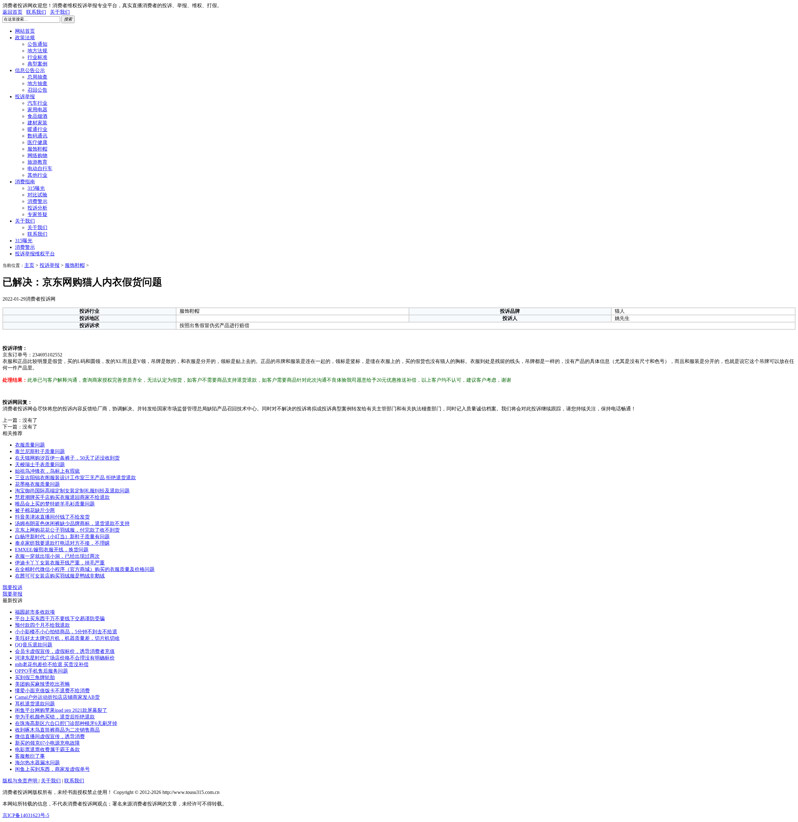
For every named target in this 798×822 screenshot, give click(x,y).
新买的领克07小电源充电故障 (47, 743)
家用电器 (37, 109)
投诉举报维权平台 (35, 253)
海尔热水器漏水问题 (37, 762)
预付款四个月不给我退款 (42, 625)
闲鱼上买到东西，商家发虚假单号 (52, 769)
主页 (29, 265)
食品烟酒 (37, 116)
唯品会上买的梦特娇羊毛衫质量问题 (55, 503)
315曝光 (36, 188)
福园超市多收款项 (35, 612)
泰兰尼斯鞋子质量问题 (40, 451)
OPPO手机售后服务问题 (41, 671)
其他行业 (37, 175)
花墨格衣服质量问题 (37, 484)
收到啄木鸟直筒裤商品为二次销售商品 (57, 730)
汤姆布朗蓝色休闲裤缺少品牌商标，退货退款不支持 (72, 523)
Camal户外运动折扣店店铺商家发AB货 (57, 697)
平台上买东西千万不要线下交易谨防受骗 (60, 618)
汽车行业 (37, 103)
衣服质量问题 (30, 444)
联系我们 (36, 12)
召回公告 (37, 90)
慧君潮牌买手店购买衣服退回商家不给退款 (62, 497)
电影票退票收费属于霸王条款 (47, 749)
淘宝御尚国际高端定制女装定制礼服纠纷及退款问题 (72, 490)
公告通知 (37, 44)
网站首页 (25, 31)
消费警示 (37, 201)
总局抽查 (37, 77)
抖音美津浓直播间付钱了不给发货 (52, 517)
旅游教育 (37, 162)
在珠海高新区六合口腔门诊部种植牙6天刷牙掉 (66, 723)
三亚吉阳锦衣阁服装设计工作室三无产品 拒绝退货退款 (75, 477)
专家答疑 (37, 214)
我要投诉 (12, 587)
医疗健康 (37, 142)
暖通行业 (37, 129)
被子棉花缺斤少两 (35, 510)
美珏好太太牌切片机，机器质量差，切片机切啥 (67, 638)
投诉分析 (37, 207)
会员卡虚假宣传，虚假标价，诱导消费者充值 (65, 651)
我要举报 (12, 594)
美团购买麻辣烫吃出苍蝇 (42, 684)
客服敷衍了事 (30, 756)
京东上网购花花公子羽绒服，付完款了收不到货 (67, 530)
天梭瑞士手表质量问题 (40, 464)
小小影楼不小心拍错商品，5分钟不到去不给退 (66, 631)
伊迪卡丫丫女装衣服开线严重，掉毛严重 (60, 562)
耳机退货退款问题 (35, 703)
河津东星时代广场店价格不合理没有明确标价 (65, 657)
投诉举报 (25, 96)
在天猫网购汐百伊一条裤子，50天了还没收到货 (67, 458)
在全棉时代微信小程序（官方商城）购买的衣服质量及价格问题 (85, 569)
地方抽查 (37, 83)
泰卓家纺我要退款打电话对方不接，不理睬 (62, 543)
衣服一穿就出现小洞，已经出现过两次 (57, 556)
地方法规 (37, 50)
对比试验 (37, 194)
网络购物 (37, 155)
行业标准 (37, 57)
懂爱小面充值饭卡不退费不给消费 (52, 690)
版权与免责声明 (20, 780)
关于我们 (60, 12)
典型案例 (37, 63)
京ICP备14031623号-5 (25, 815)
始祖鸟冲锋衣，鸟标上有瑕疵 (47, 471)
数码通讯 (37, 135)
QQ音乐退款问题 (33, 644)
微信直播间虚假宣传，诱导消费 (50, 736)
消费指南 (25, 181)
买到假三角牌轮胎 (35, 677)
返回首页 (12, 12)
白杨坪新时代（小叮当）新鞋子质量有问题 (62, 536)
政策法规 (25, 37)
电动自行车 (39, 168)
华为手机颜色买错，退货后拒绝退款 (55, 716)
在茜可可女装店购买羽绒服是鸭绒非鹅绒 (60, 575)
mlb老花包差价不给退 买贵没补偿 (52, 664)
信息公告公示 (30, 70)
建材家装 (37, 122)
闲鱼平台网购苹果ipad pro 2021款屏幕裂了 (61, 710)
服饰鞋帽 (37, 149)
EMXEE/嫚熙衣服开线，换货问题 (52, 549)
